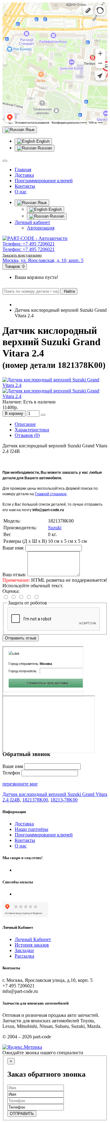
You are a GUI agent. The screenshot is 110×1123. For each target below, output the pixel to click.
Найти (69, 291)
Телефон (11, 772)
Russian (44, 148)
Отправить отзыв (20, 638)
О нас (21, 191)
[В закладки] (43, 415)
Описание (25, 424)
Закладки (24, 950)
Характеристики (32, 429)
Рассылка (24, 956)
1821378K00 (35, 799)
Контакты (25, 186)
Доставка (24, 175)
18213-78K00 (64, 799)
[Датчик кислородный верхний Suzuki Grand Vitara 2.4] (55, 385)
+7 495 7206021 (39, 243)
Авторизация (40, 227)
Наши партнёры (31, 829)
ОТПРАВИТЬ (22, 1113)
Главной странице (51, 494)
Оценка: (11, 591)
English (42, 141)
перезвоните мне (20, 783)
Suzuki (54, 527)
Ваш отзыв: (14, 574)
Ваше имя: (13, 547)
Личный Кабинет (33, 939)
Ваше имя (12, 766)
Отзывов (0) (27, 435)
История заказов (32, 944)
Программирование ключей (44, 180)
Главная (23, 169)
